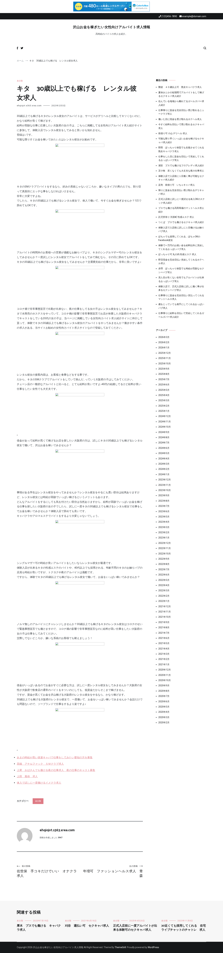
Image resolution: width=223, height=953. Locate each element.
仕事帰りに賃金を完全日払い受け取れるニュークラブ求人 (181, 112)
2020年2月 (163, 722)
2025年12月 (164, 353)
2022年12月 (164, 543)
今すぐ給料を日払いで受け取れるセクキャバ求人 (181, 126)
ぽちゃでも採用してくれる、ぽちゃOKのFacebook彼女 (179, 238)
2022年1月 (163, 601)
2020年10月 (164, 680)
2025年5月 (163, 390)
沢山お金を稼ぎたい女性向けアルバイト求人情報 (111, 27)
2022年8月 (163, 564)
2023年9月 (163, 495)
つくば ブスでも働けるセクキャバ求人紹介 (181, 222)
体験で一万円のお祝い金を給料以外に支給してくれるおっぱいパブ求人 (181, 247)
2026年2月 (163, 342)
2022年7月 (163, 569)
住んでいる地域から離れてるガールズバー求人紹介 (181, 103)
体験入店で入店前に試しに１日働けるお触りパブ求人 (181, 229)
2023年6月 (163, 511)
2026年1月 (163, 347)
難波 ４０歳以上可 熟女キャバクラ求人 (180, 87)
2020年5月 (163, 706)
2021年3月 (163, 654)
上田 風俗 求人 (27, 776)
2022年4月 (163, 585)
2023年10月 (164, 490)
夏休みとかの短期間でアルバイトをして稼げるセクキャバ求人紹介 (181, 94)
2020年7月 (163, 696)
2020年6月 (163, 701)
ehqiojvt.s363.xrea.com (29, 105)
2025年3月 (163, 400)
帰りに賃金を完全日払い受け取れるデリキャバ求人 (181, 192)
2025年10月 (164, 363)
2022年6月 (163, 574)
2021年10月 (164, 617)
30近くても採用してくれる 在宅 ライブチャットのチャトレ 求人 (185, 927)
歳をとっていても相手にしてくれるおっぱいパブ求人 (181, 306)
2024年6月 (163, 448)
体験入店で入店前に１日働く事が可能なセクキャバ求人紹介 (181, 178)
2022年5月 (163, 580)
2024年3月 (163, 463)
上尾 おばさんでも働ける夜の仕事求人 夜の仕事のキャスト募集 (56, 770)
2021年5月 (163, 643)
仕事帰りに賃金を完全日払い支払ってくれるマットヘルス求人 (181, 297)
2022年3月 (163, 590)
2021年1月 (163, 664)
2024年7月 (163, 442)
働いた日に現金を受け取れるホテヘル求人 (180, 119)
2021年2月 (163, 659)
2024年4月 (163, 458)
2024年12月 (164, 416)
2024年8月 (163, 437)
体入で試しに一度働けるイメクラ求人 (39, 782)
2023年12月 (164, 479)
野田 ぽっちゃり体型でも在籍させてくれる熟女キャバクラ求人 (181, 149)
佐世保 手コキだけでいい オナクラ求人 (47, 871)
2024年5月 (163, 453)
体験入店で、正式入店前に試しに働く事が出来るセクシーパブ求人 (181, 288)
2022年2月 (163, 596)
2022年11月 (164, 548)
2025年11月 (164, 358)
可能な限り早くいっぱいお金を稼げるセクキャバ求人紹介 (181, 140)
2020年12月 (164, 669)
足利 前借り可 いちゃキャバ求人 (176, 185)
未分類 (20, 81)
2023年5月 (163, 516)
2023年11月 (164, 485)
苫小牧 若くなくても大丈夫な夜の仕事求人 (181, 170)
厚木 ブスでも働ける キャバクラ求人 (39, 927)
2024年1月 (163, 474)
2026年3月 (163, 337)
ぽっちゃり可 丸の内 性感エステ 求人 (177, 254)
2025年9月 (163, 368)
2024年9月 (163, 432)
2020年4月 (163, 712)
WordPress (153, 947)
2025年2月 (163, 405)
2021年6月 (163, 638)
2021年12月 (164, 606)
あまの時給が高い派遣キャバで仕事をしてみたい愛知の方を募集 (55, 757)
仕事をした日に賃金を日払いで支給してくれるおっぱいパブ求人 (181, 158)
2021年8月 (163, 627)
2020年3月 (163, 717)
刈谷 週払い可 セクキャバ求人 (87, 925)
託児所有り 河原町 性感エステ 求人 (176, 217)
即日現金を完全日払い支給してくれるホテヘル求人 (181, 261)
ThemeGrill (120, 947)
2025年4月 (163, 395)
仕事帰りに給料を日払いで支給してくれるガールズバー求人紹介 (181, 315)
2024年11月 (164, 421)
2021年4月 (163, 648)
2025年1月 (163, 411)
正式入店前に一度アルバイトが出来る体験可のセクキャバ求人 (135, 927)
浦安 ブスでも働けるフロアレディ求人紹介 (181, 165)
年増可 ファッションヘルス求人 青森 (113, 871)
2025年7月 (163, 379)
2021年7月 (163, 633)
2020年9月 (163, 685)
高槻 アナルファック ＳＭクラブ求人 (40, 763)
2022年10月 (164, 553)
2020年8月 (163, 691)
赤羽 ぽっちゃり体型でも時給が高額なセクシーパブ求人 (181, 270)
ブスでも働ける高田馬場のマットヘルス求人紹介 (181, 210)
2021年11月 (164, 611)
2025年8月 (163, 374)
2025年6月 (163, 384)
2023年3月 (163, 527)
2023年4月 (163, 522)
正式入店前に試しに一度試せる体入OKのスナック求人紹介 (181, 201)
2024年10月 (164, 426)
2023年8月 (163, 500)
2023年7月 (163, 506)
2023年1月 (163, 537)
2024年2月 (163, 469)
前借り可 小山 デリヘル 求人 (172, 133)
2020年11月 (164, 675)
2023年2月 (163, 532)
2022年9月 (163, 559)
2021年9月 (163, 622)
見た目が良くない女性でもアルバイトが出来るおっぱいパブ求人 (181, 279)
